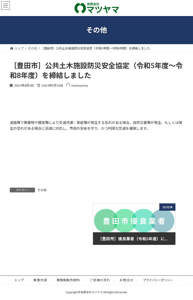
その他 (41, 190)
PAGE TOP (183, 285)
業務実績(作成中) (68, 280)
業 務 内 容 (40, 280)
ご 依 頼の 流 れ (100, 280)
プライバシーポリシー (158, 280)
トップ (19, 280)
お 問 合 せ (126, 280)
